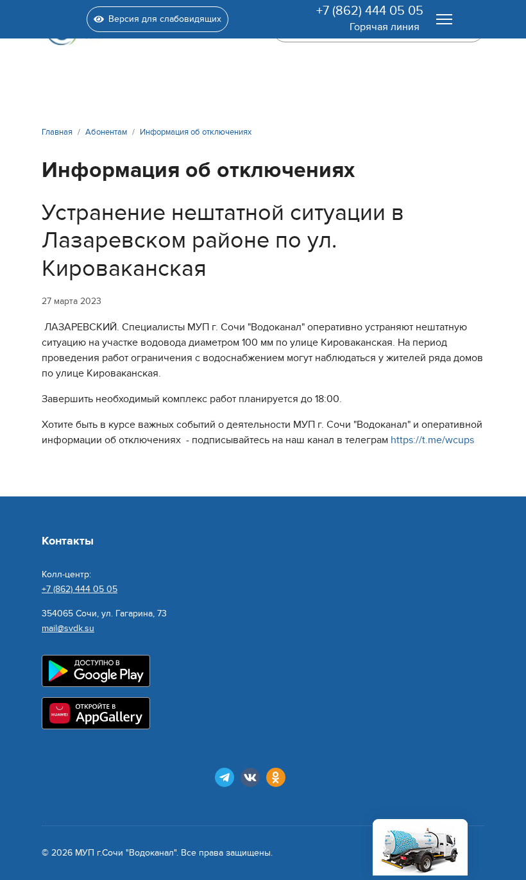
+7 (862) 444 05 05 (369, 11)
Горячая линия (385, 27)
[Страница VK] (250, 777)
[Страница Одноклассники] (275, 777)
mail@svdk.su (68, 628)
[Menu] (444, 19)
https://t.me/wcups (432, 440)
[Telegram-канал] (224, 777)
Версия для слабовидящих (164, 18)
